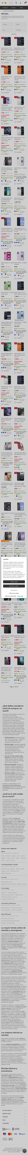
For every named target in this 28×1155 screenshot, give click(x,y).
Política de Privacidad (10, 596)
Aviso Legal (20, 596)
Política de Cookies (14, 593)
